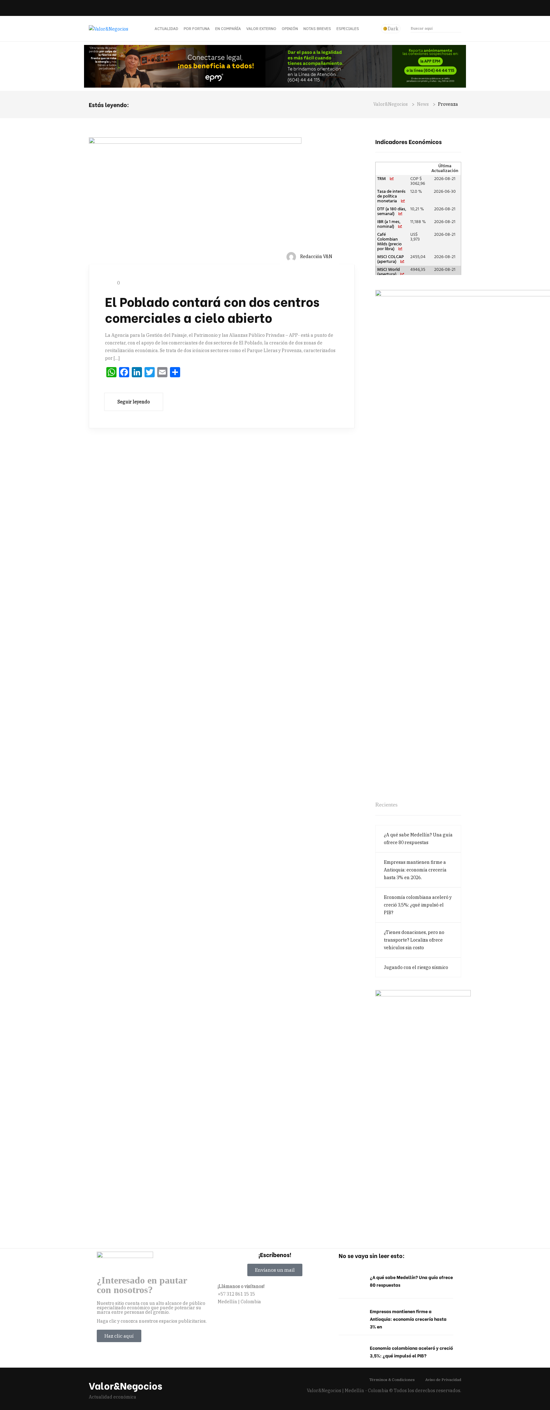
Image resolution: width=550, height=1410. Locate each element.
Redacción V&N (315, 256)
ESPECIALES (347, 28)
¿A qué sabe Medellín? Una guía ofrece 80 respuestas (418, 838)
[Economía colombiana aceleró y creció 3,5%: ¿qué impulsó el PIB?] (351, 1352)
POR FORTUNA (197, 28)
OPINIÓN (290, 28)
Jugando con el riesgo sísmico (416, 967)
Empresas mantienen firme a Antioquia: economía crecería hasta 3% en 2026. (415, 869)
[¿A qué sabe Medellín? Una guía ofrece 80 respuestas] (351, 1281)
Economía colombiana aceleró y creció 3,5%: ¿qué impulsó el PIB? (418, 904)
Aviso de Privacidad (443, 1379)
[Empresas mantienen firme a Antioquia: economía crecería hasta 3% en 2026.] (351, 1315)
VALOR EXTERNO (261, 28)
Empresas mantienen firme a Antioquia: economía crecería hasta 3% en (408, 1319)
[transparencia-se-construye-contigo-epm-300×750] (423, 1109)
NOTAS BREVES (317, 28)
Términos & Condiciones (392, 1379)
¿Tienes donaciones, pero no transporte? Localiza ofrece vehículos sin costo (414, 940)
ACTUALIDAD (166, 28)
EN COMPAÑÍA (228, 28)
